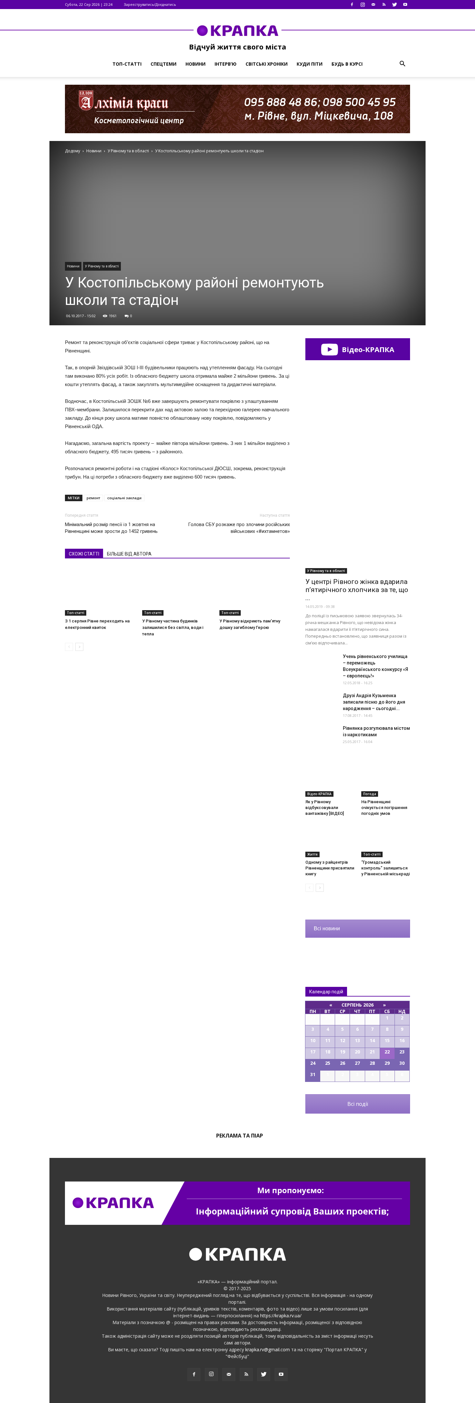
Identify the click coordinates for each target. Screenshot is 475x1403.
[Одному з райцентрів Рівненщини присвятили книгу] (329, 840)
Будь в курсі (347, 64)
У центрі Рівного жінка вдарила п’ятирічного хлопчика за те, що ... (356, 590)
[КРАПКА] (237, 30)
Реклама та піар (239, 1135)
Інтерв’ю (226, 64)
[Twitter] (394, 4)
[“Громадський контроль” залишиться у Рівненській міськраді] (385, 840)
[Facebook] (352, 4)
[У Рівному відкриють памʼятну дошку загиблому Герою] (254, 591)
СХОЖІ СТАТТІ (84, 553)
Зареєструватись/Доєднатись (150, 4)
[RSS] (384, 4)
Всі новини (327, 928)
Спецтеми (163, 64)
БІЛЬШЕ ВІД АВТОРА (129, 553)
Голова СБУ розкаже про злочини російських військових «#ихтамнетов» (239, 528)
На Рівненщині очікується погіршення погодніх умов (384, 807)
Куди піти (309, 64)
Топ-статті (127, 64)
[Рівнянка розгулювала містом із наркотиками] (321, 736)
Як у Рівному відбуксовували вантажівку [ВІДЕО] (324, 807)
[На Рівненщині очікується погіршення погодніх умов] (385, 780)
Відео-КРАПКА (367, 349)
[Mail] (373, 4)
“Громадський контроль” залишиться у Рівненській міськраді (385, 868)
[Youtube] (405, 4)
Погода (369, 794)
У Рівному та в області (102, 266)
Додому (72, 151)
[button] (402, 64)
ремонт (93, 497)
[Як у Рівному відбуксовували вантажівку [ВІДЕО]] (329, 780)
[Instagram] (362, 4)
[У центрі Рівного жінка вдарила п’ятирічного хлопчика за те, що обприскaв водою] (357, 536)
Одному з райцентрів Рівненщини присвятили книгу (329, 868)
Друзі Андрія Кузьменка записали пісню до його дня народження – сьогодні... (374, 702)
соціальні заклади (124, 497)
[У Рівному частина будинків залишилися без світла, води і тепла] (177, 591)
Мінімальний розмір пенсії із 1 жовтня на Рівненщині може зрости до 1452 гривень (111, 528)
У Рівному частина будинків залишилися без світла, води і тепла (172, 627)
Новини (195, 64)
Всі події (357, 1103)
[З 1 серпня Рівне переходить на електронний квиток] (100, 591)
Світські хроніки (267, 64)
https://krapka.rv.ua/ (280, 1315)
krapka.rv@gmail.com (267, 1349)
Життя (312, 854)
